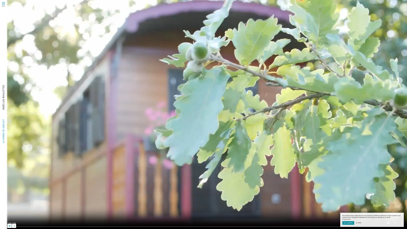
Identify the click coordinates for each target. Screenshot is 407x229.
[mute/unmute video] (14, 226)
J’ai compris (348, 223)
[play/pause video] (9, 226)
